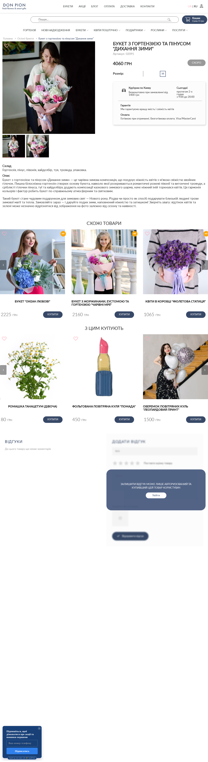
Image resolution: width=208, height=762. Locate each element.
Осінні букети (25, 38)
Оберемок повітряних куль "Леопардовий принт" (165, 408)
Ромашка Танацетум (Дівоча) (32, 406)
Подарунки (134, 30)
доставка (127, 6)
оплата (109, 6)
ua (190, 6)
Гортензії (29, 30)
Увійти (156, 495)
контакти (147, 6)
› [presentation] (204, 265)
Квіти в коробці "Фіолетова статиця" (175, 301)
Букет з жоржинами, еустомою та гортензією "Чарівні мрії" (100, 303)
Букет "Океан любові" (32, 301)
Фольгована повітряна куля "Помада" (104, 406)
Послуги (178, 30)
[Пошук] (169, 19)
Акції (82, 6)
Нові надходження (55, 30)
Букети (68, 6)
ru (195, 6)
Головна (8, 38)
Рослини (157, 30)
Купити (52, 314)
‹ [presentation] (3, 265)
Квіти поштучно (106, 30)
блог (94, 6)
